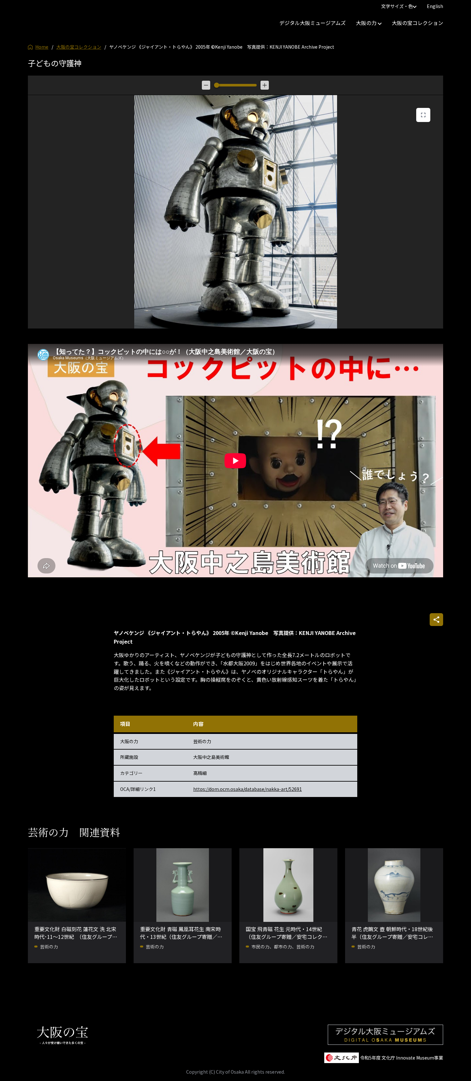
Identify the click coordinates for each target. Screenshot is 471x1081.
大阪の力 (367, 23)
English (435, 6)
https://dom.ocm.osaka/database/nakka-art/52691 (247, 789)
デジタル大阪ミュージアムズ (312, 23)
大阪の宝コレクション (417, 23)
